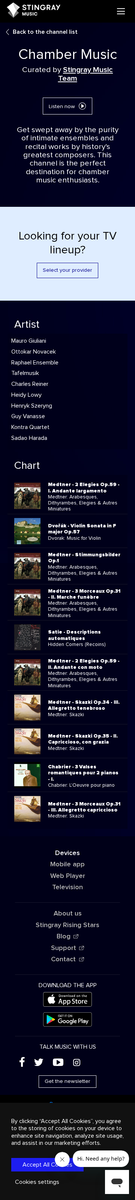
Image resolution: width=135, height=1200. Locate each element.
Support (63, 948)
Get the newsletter (67, 1081)
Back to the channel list (45, 32)
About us (68, 913)
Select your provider (67, 270)
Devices (67, 853)
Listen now (62, 106)
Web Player (67, 876)
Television (67, 887)
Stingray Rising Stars (67, 925)
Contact (63, 959)
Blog (63, 936)
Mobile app (67, 864)
